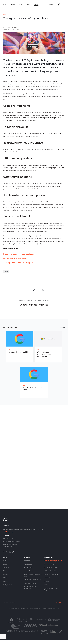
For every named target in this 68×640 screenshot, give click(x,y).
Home (5, 561)
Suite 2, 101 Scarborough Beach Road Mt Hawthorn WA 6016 (23, 529)
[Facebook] (25, 290)
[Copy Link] (43, 290)
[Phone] (59, 4)
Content (6, 271)
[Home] (5, 522)
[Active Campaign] (28, 631)
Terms (46, 585)
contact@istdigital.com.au (11, 541)
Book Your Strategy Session (53, 561)
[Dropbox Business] (48, 625)
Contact (51, 4)
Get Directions (8, 532)
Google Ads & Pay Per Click (33, 580)
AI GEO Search (29, 571)
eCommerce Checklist (51, 567)
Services (21, 4)
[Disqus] (34, 435)
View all (62, 327)
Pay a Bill (47, 578)
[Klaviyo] (56, 633)
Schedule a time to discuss (34, 304)
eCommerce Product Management (30, 587)
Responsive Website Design (15, 258)
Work (28, 4)
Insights (36, 4)
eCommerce (28, 567)
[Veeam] (11, 631)
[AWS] (44, 634)
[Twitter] (33, 290)
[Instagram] (13, 552)
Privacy (46, 581)
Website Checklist (50, 571)
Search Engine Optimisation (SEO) (33, 575)
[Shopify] (54, 621)
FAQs (43, 4)
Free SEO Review (50, 564)
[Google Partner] (11, 622)
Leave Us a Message (51, 574)
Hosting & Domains (30, 583)
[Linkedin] (10, 552)
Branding (27, 561)
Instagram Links (8, 585)
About (13, 4)
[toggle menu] (63, 4)
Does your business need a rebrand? (19, 254)
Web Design (28, 564)
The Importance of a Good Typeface (19, 262)
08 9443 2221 (8, 539)
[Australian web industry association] (30, 626)
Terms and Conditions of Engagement (52, 589)
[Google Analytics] (38, 620)
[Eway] (16, 628)
